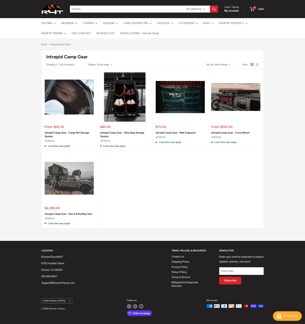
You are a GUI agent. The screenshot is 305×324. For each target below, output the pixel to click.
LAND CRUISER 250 (136, 23)
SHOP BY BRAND (52, 33)
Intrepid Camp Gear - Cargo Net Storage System (67, 134)
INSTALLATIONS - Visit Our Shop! (139, 33)
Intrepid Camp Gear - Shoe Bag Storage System (122, 134)
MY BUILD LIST (106, 33)
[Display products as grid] (252, 64)
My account (231, 10)
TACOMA (46, 23)
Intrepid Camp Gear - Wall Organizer (176, 132)
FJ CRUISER (186, 23)
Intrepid (49, 141)
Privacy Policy (180, 267)
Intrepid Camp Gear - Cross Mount (230, 132)
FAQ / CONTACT (81, 33)
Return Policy (179, 272)
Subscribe (230, 280)
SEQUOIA (109, 23)
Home (44, 44)
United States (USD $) (54, 301)
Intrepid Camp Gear (61, 44)
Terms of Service (181, 277)
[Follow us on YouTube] (141, 306)
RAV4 (206, 23)
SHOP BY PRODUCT (231, 23)
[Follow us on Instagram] (135, 306)
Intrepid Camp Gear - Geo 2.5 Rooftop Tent (68, 214)
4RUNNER (67, 23)
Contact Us (178, 256)
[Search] (214, 9)
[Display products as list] (257, 64)
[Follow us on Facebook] (129, 306)
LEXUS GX (163, 23)
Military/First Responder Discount (185, 284)
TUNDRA (88, 23)
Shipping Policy (180, 261)
